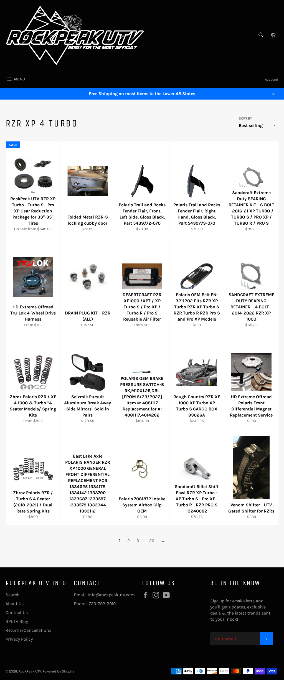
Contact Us (17, 612)
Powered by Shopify (58, 671)
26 (151, 540)
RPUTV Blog (17, 621)
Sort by (245, 118)
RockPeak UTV (30, 671)
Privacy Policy (19, 639)
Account (271, 79)
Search (13, 594)
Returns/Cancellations (28, 630)
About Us (15, 603)
